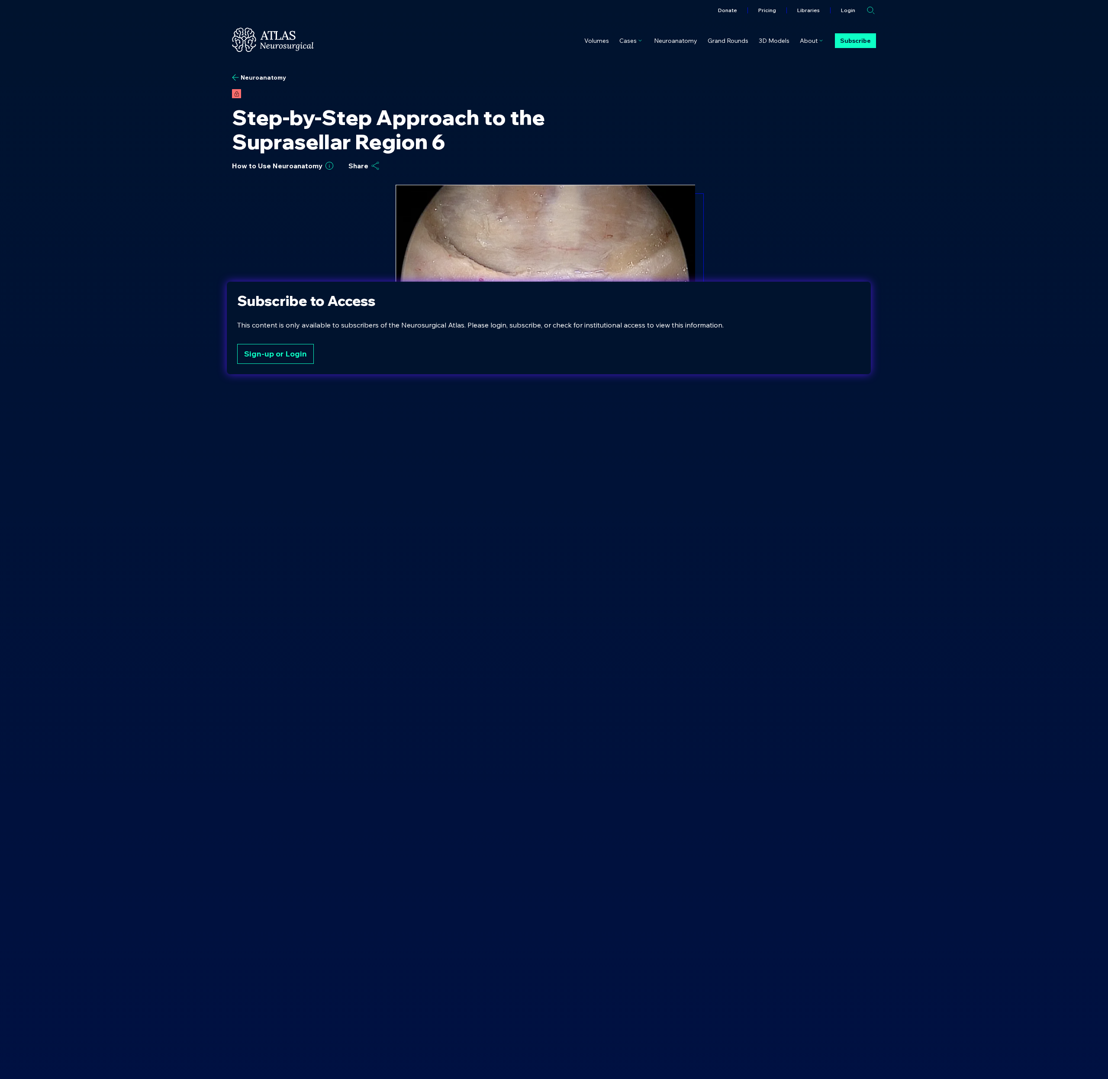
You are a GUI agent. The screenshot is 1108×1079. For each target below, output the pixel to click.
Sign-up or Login (275, 354)
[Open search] (871, 10)
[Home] (273, 40)
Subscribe (855, 41)
